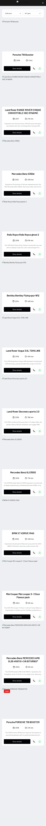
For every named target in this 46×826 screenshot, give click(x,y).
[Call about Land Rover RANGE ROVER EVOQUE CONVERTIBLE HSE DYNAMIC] (34, 132)
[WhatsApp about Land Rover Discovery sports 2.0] (39, 431)
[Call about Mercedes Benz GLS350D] (34, 492)
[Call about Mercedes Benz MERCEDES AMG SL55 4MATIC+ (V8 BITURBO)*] (34, 680)
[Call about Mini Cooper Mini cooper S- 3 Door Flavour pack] (34, 616)
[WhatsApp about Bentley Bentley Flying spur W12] (39, 309)
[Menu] (43, 3)
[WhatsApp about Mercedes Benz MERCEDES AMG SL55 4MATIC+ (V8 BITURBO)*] (39, 680)
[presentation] (23, 35)
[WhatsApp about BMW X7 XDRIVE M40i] (39, 552)
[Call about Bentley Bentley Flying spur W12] (34, 309)
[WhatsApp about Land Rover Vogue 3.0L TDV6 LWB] (39, 370)
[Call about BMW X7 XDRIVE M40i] (34, 552)
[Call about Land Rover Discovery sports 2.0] (34, 431)
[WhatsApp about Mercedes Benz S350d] (39, 193)
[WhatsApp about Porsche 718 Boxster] (39, 68)
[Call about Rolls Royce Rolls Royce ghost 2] (34, 254)
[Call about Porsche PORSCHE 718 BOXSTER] (34, 741)
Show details (17, 68)
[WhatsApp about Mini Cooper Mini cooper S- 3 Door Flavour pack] (39, 616)
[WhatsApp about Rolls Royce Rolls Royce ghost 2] (39, 254)
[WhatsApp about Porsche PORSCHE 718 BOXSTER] (39, 741)
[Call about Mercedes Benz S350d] (34, 193)
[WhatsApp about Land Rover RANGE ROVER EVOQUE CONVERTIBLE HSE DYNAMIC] (39, 132)
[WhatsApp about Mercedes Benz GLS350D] (39, 492)
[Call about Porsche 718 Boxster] (34, 68)
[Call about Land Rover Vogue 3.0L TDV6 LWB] (34, 370)
